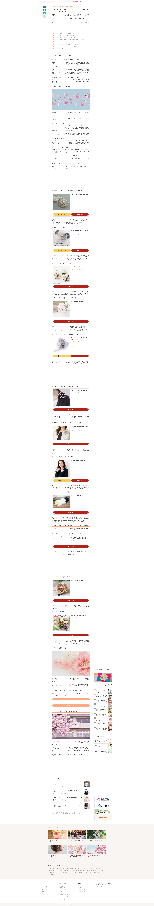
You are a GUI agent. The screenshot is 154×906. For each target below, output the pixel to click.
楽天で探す (71, 699)
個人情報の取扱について (65, 897)
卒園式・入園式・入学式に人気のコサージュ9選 (66, 37)
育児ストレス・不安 (98, 872)
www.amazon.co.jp (58, 352)
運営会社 (79, 886)
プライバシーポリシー (64, 896)
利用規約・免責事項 (64, 894)
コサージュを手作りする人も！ (62, 42)
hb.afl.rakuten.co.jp (58, 283)
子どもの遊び (79, 870)
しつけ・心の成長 (62, 870)
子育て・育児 (45, 889)
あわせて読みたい (59, 48)
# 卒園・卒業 (55, 6)
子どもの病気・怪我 (53, 870)
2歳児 (57, 868)
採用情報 (79, 887)
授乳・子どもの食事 (97, 868)
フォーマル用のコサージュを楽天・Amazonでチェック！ (68, 44)
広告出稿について (81, 891)
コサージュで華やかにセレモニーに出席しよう (65, 46)
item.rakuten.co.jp (58, 247)
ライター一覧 (62, 887)
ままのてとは (62, 892)
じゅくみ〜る (80, 892)
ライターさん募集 (81, 889)
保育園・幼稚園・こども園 (98, 870)
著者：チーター (55, 22)
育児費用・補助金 (89, 872)
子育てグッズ (56, 872)
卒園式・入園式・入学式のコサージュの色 (64, 35)
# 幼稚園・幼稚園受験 (69, 6)
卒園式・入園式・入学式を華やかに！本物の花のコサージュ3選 (69, 39)
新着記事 (62, 886)
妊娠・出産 (44, 887)
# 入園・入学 (61, 6)
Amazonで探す (71, 705)
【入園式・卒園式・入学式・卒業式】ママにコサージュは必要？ (69, 33)
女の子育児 (83, 868)
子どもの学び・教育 (71, 870)
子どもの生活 (89, 868)
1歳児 (54, 868)
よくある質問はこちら (99, 886)
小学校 (50, 872)
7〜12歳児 (72, 868)
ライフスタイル (45, 891)
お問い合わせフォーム (102, 889)
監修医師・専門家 (63, 889)
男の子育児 (77, 868)
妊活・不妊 (44, 886)
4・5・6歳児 (66, 868)
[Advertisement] (62, 180)
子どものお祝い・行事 (87, 870)
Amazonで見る (62, 214)
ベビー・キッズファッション (65, 872)
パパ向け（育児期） (53, 874)
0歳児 (50, 868)
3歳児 (61, 868)
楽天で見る (80, 214)
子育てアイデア (81, 872)
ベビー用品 (75, 872)
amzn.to (56, 477)
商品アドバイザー (63, 891)
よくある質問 (62, 899)
